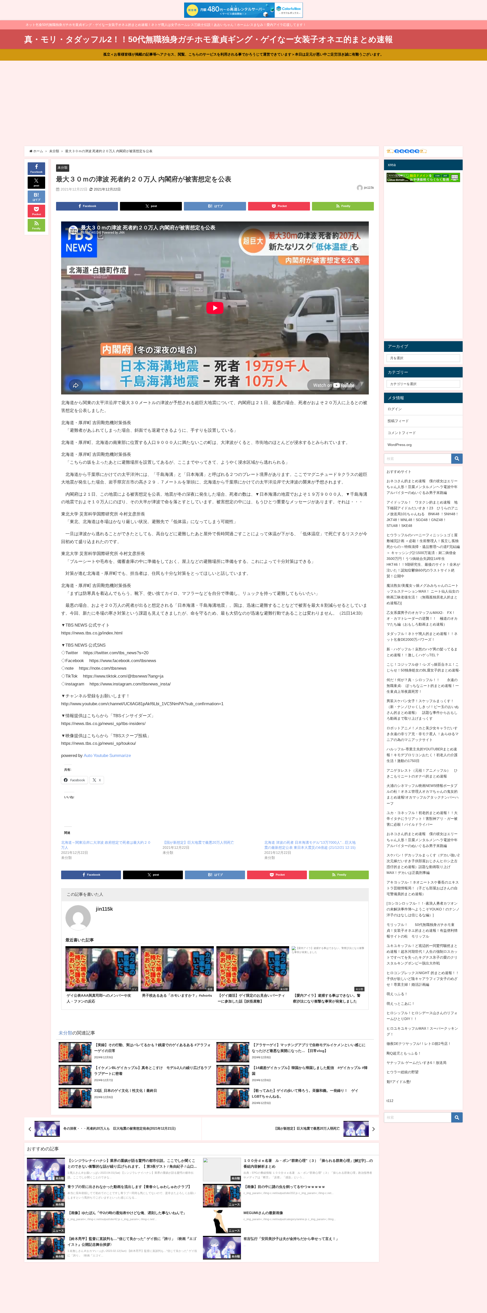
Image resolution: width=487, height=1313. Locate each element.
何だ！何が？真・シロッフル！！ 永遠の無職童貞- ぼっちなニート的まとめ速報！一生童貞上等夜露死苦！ (423, 685)
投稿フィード (398, 421)
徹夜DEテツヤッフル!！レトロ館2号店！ (419, 1043)
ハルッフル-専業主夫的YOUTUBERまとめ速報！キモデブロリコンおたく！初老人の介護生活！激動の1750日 (422, 755)
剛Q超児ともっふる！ (404, 1053)
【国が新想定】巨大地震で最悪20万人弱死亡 (198, 842)
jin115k (369, 187)
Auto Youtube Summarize (107, 755)
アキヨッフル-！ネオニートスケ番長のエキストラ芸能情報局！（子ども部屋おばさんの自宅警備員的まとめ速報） (423, 888)
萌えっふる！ (397, 994)
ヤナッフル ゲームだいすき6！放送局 (416, 1062)
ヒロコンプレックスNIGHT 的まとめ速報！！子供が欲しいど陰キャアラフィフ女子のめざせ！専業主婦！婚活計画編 (423, 978)
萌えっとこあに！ (401, 1003)
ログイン (395, 409)
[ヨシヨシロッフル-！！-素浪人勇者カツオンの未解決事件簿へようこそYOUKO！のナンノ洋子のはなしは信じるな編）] (423, 909)
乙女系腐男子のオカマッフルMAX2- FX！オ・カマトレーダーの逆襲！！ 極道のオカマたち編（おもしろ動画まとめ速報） (422, 618)
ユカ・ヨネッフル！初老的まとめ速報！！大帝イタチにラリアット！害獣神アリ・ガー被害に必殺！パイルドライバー (422, 818)
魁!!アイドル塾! (399, 1081)
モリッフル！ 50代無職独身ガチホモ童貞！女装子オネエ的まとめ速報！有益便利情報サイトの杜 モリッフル (422, 930)
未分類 (62, 167)
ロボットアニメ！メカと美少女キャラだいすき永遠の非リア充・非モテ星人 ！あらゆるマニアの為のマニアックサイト (423, 733)
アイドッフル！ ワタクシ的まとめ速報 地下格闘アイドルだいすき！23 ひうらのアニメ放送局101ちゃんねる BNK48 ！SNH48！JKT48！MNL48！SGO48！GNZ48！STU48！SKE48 (423, 513)
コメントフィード (402, 433)
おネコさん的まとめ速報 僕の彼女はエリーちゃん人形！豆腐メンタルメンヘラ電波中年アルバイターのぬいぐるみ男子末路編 (422, 486)
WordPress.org (400, 444)
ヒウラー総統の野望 (403, 1072)
